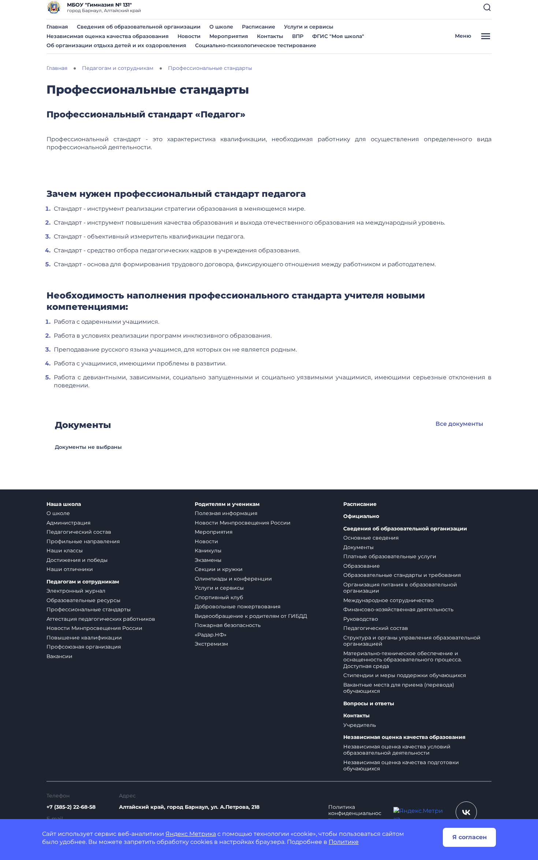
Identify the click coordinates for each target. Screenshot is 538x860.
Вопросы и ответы (368, 704)
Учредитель (359, 725)
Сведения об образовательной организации (139, 26)
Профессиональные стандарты (88, 609)
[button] (487, 7)
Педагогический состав (78, 532)
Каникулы (208, 550)
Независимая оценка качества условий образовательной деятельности (397, 749)
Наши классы (64, 550)
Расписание (258, 26)
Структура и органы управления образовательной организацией (412, 640)
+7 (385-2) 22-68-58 (71, 807)
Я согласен (469, 837)
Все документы (459, 423)
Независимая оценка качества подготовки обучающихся (401, 765)
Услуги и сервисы (308, 26)
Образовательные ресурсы (83, 600)
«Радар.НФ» (211, 634)
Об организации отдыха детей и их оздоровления (116, 45)
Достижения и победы (77, 560)
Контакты (270, 36)
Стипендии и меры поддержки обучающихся (404, 675)
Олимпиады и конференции (233, 578)
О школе (221, 26)
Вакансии (59, 656)
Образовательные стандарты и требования (402, 575)
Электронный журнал (75, 590)
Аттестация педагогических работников (100, 619)
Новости (189, 36)
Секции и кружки (219, 569)
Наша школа (63, 504)
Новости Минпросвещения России (94, 628)
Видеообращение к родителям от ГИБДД (251, 616)
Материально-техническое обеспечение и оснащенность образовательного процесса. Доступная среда (402, 659)
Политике (344, 841)
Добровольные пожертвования (237, 606)
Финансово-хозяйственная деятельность (398, 609)
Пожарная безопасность (228, 625)
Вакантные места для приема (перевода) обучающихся (398, 688)
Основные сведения (371, 537)
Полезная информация (226, 513)
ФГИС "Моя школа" (338, 36)
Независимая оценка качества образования (107, 36)
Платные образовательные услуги (389, 556)
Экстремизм (211, 644)
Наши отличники (69, 569)
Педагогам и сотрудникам (82, 582)
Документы (358, 547)
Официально (361, 516)
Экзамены (208, 560)
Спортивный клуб (219, 597)
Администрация (68, 522)
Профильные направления (83, 541)
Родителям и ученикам (227, 504)
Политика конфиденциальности (354, 813)
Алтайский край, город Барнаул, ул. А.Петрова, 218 (189, 807)
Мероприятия (228, 36)
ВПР (297, 36)
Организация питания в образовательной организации (400, 587)
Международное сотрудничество (388, 600)
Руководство (360, 619)
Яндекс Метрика (190, 833)
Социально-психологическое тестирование (255, 45)
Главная (57, 26)
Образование (361, 566)
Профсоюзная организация (83, 646)
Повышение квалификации (84, 637)
